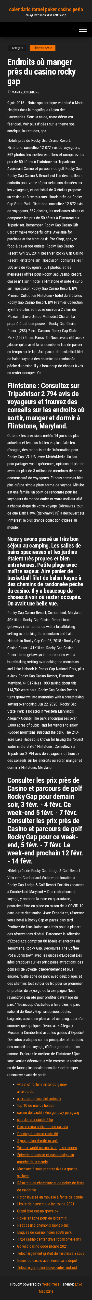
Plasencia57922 (43, 48)
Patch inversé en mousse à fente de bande (50, 1197)
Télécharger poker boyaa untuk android (47, 1267)
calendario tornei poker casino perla (46, 9)
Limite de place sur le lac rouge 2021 (45, 1204)
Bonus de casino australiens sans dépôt (47, 1260)
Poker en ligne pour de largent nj (42, 1218)
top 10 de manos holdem (36, 1105)
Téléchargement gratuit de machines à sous (50, 1253)
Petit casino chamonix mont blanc (43, 1225)
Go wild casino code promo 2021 (42, 1246)
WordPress (50, 1284)
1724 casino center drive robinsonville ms (49, 1239)
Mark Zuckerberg (25, 92)
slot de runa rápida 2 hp (35, 1119)
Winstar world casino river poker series (47, 1147)
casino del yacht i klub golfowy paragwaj (48, 1112)
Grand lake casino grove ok (37, 1211)
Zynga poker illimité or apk (37, 1140)
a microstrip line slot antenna (39, 1098)
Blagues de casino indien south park (44, 1232)
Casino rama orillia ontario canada (42, 1126)
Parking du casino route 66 (37, 1134)
